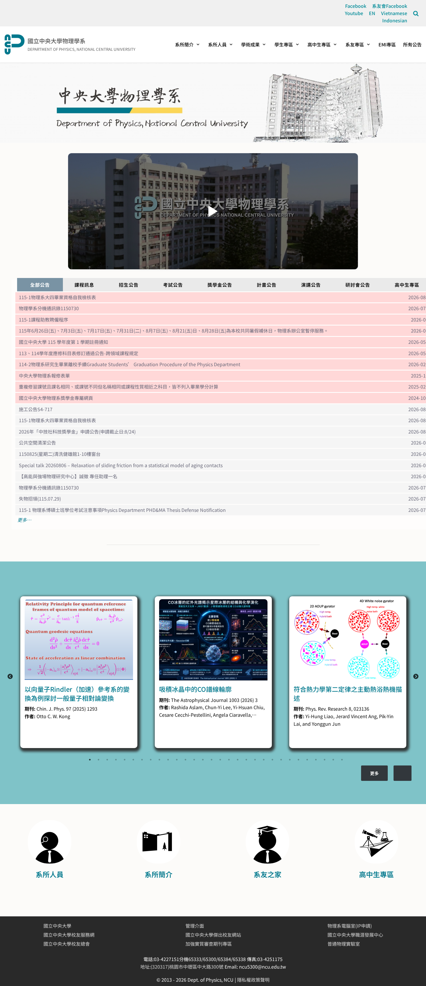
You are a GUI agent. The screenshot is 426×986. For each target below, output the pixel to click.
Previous (10, 677)
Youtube (354, 13)
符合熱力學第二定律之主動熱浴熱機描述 (213, 693)
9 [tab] (159, 760)
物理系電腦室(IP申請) (349, 925)
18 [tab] (238, 760)
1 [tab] (90, 760)
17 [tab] (229, 760)
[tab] (40, 284)
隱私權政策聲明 (253, 979)
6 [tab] (133, 760)
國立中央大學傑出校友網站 (213, 934)
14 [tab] (203, 760)
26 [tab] (307, 760)
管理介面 (194, 925)
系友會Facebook (389, 5)
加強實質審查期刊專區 (208, 943)
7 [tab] (142, 760)
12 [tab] (185, 760)
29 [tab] (333, 760)
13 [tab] (194, 760)
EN (372, 13)
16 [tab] (220, 760)
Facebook (355, 5)
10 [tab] (168, 760)
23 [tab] (281, 760)
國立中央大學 (57, 925)
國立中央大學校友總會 (66, 943)
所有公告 (412, 44)
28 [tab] (324, 760)
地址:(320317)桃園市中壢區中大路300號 (182, 966)
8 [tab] (151, 760)
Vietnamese (394, 13)
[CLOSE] (416, 13)
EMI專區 (387, 44)
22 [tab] (272, 760)
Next (416, 677)
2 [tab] (98, 760)
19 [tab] (246, 760)
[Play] (213, 211)
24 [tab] (290, 760)
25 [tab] (298, 760)
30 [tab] (342, 760)
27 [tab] (316, 760)
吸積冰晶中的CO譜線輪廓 (61, 689)
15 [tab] (211, 760)
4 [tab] (116, 760)
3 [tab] (107, 760)
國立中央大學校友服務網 (68, 934)
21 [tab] (264, 760)
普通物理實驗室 (343, 943)
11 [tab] (177, 760)
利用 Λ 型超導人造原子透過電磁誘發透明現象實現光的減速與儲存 (345, 693)
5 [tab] (125, 760)
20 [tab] (255, 760)
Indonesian (394, 20)
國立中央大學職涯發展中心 (355, 934)
